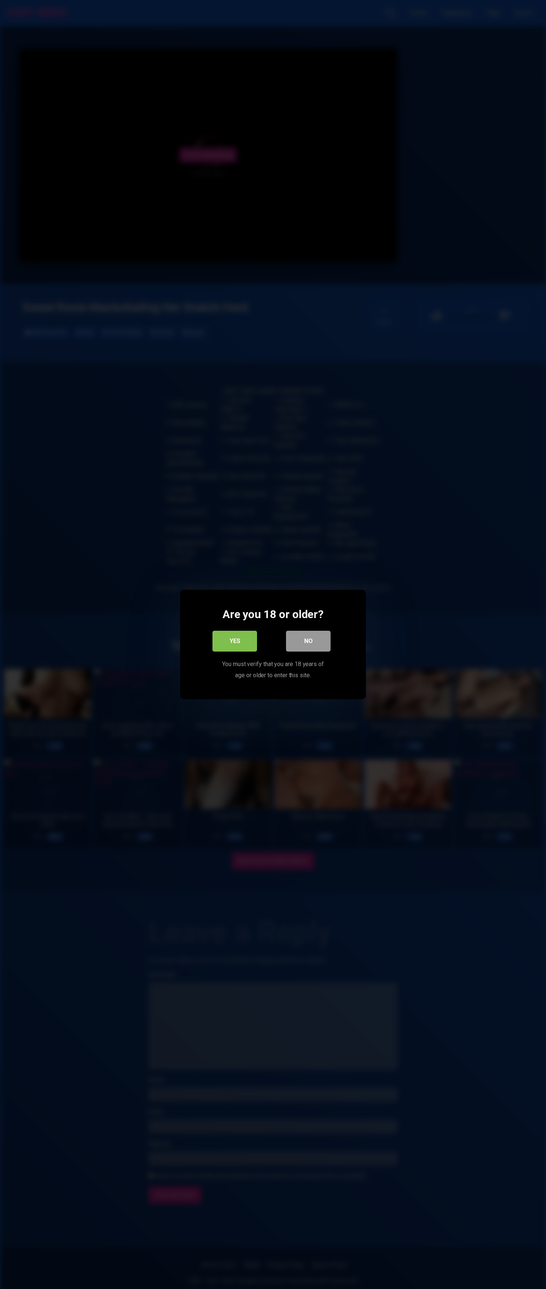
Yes (235, 640)
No (308, 640)
